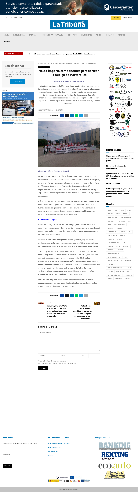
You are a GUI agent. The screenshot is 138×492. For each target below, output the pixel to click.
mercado (123, 235)
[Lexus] (129, 100)
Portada (40, 63)
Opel (124, 243)
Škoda (127, 278)
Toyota (110, 271)
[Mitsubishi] (117, 112)
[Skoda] (127, 124)
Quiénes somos (53, 452)
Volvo (110, 278)
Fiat (129, 221)
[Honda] (111, 88)
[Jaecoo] (129, 88)
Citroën (110, 214)
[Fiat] (123, 82)
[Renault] (129, 118)
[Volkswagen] (120, 136)
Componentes (86, 35)
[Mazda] (117, 106)
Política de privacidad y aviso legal (59, 443)
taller (129, 268)
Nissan (119, 239)
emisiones (111, 221)
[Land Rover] (117, 100)
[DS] (111, 82)
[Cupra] (117, 76)
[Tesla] (129, 130)
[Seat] (113, 124)
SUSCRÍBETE (116, 18)
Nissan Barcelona (113, 243)
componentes (112, 217)
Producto (72, 35)
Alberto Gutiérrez (45, 110)
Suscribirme (19, 82)
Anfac (109, 210)
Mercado (121, 35)
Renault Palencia (113, 253)
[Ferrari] (117, 82)
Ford (109, 225)
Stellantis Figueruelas (115, 268)
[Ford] (129, 82)
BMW (122, 210)
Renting (99, 35)
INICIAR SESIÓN (127, 18)
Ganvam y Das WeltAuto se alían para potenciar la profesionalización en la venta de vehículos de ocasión (56, 311)
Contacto (51, 456)
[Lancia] (111, 100)
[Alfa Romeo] (111, 70)
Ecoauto (110, 35)
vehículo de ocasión (122, 271)
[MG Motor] (129, 106)
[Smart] (111, 130)
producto (111, 250)
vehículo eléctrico (114, 275)
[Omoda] (129, 112)
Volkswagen (128, 275)
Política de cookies (54, 447)
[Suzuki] (123, 130)
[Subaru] (117, 130)
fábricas (110, 228)
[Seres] (120, 124)
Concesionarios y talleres (53, 35)
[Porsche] (123, 118)
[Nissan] (123, 112)
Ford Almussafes (119, 225)
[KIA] (129, 94)
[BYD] (129, 70)
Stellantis (111, 264)
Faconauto (121, 221)
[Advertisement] (69, 404)
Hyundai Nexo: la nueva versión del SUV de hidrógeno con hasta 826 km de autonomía (61, 54)
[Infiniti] (123, 88)
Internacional (19, 35)
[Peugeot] (117, 118)
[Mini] (111, 112)
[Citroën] (111, 76)
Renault (120, 250)
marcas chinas (112, 235)
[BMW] (123, 70)
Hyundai (123, 232)
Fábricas (33, 35)
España (6, 35)
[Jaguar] (111, 94)
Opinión (7, 41)
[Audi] (117, 70)
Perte (118, 246)
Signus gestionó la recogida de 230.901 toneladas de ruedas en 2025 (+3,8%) (120, 158)
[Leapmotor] (123, 100)
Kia (130, 232)
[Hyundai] (117, 88)
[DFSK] (129, 76)
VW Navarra (118, 278)
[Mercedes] (123, 106)
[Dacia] (123, 76)
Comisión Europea (122, 214)
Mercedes (111, 239)
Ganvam (119, 228)
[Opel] (111, 118)
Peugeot (126, 246)
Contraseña (6, 454)
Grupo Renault (113, 232)
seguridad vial (126, 260)
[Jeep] (117, 94)
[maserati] (111, 106)
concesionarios (125, 217)
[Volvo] (126, 136)
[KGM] (123, 94)
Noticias (46, 63)
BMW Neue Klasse (113, 183)
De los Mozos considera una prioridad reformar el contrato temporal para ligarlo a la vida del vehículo (82, 312)
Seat (125, 257)
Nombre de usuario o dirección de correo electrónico (20, 443)
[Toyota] (114, 136)
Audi (116, 210)
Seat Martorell (113, 260)
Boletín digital (14, 66)
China (129, 210)
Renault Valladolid (114, 257)
